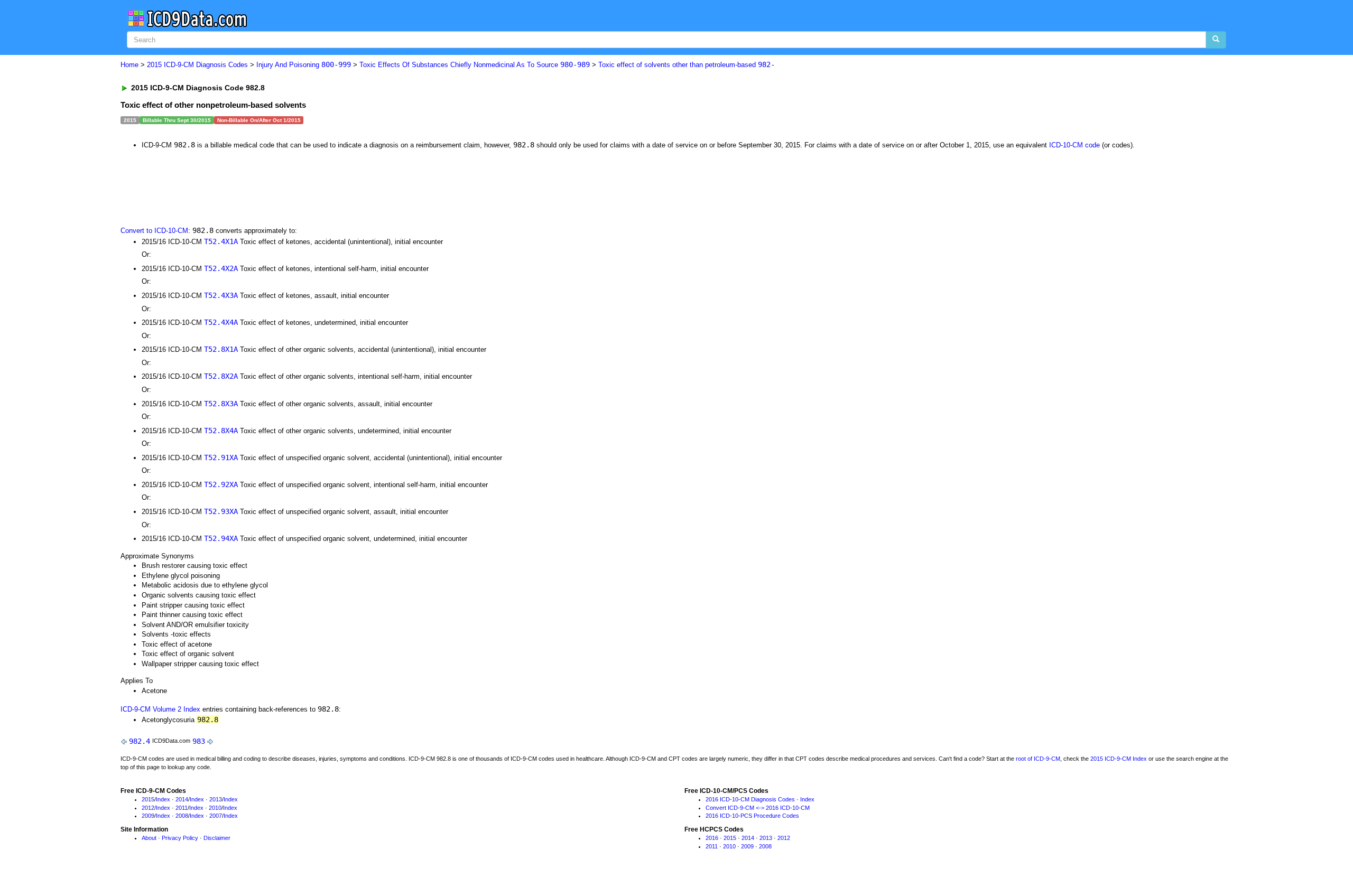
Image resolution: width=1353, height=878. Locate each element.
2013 (215, 799)
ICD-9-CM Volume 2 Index (160, 709)
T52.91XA (221, 457)
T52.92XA (221, 484)
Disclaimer (216, 838)
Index (163, 799)
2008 (181, 815)
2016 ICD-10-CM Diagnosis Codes (750, 799)
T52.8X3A (221, 403)
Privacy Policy (180, 838)
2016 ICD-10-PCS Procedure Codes (752, 815)
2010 (215, 808)
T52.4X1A (221, 241)
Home (129, 65)
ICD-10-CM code (1074, 145)
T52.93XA (221, 511)
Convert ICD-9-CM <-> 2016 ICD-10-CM (758, 808)
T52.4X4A (221, 322)
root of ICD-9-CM (1038, 758)
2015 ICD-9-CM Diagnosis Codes (197, 65)
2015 (148, 799)
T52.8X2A (221, 376)
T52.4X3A (221, 295)
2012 (148, 808)
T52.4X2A (221, 268)
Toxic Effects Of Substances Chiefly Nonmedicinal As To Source (474, 65)
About (149, 838)
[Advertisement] (309, 187)
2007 (215, 815)
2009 (148, 815)
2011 (181, 808)
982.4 (139, 741)
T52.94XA (221, 538)
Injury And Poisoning (303, 65)
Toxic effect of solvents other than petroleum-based (686, 65)
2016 (712, 838)
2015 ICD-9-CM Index (1118, 758)
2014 (181, 799)
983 (198, 741)
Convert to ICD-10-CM (154, 231)
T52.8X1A (221, 349)
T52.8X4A (221, 430)
